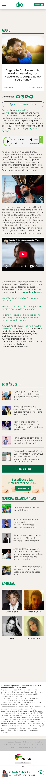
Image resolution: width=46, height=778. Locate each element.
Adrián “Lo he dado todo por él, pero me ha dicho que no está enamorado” (22, 307)
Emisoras (28, 742)
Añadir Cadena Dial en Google (25, 104)
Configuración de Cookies (27, 747)
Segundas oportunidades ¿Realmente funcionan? (20, 299)
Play (41, 773)
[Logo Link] (20, 4)
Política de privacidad (26, 745)
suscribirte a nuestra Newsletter (21, 327)
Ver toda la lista (23, 468)
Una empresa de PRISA (23, 757)
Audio (6, 30)
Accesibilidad (10, 745)
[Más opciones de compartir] (41, 137)
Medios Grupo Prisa (23, 763)
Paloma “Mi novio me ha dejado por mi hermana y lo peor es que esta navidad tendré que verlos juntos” (21, 317)
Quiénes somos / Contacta (12, 742)
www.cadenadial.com (31, 292)
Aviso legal (38, 742)
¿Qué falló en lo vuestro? (16, 111)
